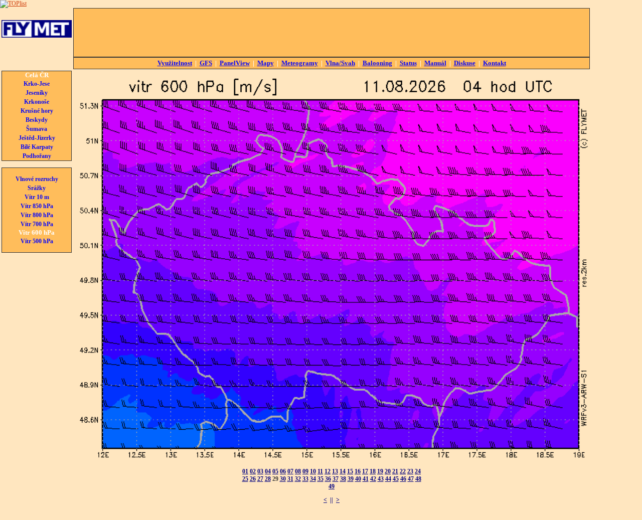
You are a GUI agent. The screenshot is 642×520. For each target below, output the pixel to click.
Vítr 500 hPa (37, 241)
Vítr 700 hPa (37, 224)
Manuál (435, 63)
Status (408, 63)
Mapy (265, 63)
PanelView (235, 63)
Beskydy (37, 119)
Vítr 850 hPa (37, 206)
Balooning (377, 63)
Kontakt (494, 63)
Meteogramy (299, 63)
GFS (206, 63)
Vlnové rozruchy (37, 179)
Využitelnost (174, 63)
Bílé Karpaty (37, 146)
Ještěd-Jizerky (37, 137)
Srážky (37, 188)
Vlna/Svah (340, 63)
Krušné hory (37, 110)
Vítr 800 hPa (37, 215)
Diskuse (464, 63)
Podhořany (37, 155)
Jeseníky (37, 92)
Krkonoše (36, 101)
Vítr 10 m (37, 197)
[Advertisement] (331, 32)
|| (331, 499)
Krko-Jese (37, 83)
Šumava (36, 128)
